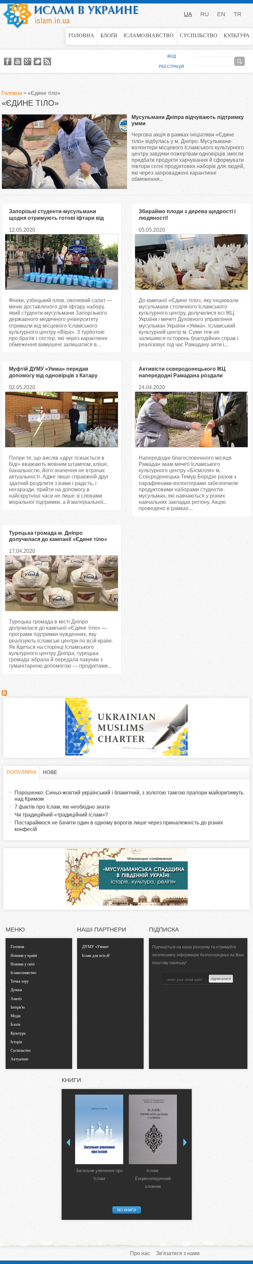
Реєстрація (171, 66)
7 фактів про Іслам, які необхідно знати (62, 807)
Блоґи (108, 35)
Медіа (15, 1016)
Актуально (19, 1059)
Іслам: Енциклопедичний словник (153, 1178)
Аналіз (16, 998)
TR (237, 14)
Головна (81, 35)
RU (204, 14)
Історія (16, 1042)
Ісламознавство (149, 35)
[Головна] (70, 14)
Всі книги (126, 1210)
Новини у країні (24, 955)
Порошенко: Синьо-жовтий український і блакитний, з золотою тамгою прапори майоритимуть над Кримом (128, 796)
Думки (16, 990)
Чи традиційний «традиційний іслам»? (61, 815)
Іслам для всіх (94, 955)
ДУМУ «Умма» (95, 946)
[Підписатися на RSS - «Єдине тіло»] (4, 694)
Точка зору (20, 981)
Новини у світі (23, 964)
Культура (237, 35)
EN (221, 14)
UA (188, 14)
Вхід (171, 56)
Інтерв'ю (18, 1007)
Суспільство (198, 35)
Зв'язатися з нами (178, 1253)
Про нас (140, 1253)
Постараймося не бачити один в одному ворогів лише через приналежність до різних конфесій (118, 826)
